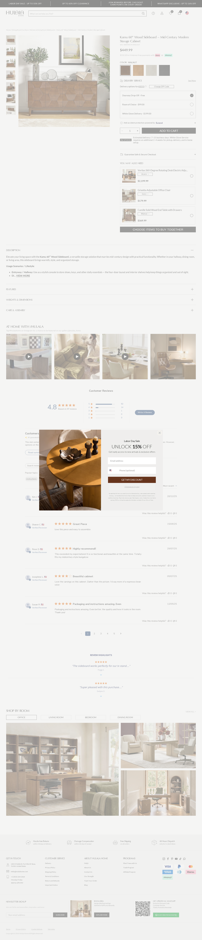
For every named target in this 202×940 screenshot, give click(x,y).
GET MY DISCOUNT (132, 479)
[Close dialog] (160, 433)
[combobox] (113, 470)
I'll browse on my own (131, 487)
